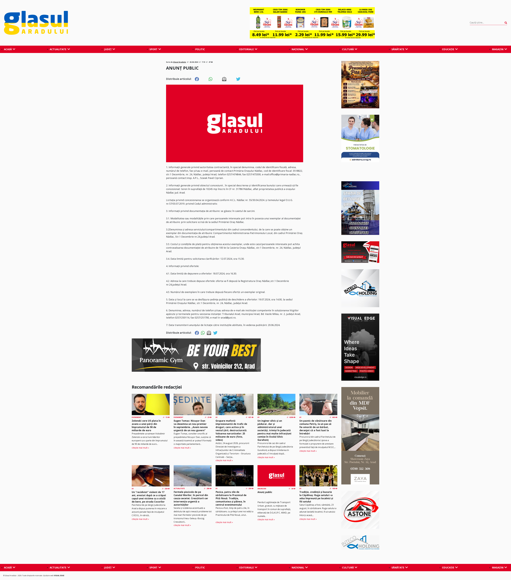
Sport (153, 49)
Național (298, 49)
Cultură (348, 49)
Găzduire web (48, 575)
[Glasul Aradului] (79, 23)
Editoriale (246, 49)
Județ (108, 49)
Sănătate (398, 49)
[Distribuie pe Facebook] (197, 79)
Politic (200, 49)
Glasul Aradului (179, 62)
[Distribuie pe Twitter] (238, 79)
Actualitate (58, 49)
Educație (448, 49)
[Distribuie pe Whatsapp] (210, 79)
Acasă (8, 49)
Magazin (497, 49)
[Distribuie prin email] (224, 79)
